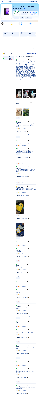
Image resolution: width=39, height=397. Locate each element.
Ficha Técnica (17, 17)
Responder (24, 128)
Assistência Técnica (29, 17)
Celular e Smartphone (16, 5)
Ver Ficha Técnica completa (19, 38)
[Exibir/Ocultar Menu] (36, 1)
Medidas (22, 17)
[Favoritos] (36, 5)
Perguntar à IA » (33, 12)
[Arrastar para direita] (35, 34)
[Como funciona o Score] (21, 12)
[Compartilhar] (35, 5)
